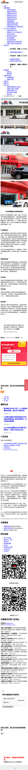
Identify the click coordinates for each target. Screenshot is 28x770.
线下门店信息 (7, 537)
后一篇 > (6, 400)
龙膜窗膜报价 (10, 77)
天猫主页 (6, 551)
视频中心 (9, 72)
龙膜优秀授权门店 (12, 90)
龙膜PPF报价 (10, 79)
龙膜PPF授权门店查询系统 (14, 43)
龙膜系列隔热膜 (11, 9)
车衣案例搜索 (10, 38)
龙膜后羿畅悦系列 (12, 11)
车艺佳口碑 (7, 549)
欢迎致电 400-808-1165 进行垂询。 (13, 762)
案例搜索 (9, 73)
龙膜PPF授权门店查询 (13, 88)
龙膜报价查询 (7, 75)
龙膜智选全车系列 (12, 19)
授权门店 (6, 85)
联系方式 (9, 94)
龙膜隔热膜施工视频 (12, 23)
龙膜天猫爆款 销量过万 (16, 52)
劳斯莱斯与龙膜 (8, 547)
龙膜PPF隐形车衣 (8, 528)
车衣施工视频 (10, 34)
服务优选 (6, 45)
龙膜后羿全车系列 (12, 15)
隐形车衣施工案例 (12, 36)
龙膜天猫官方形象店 (12, 24)
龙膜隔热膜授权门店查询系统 (15, 26)
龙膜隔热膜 (7, 8)
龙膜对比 (6, 81)
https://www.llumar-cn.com (10, 449)
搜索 (20, 96)
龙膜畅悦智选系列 (12, 17)
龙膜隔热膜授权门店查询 (14, 86)
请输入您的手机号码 (9, 698)
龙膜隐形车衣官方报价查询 (14, 41)
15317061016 (7, 448)
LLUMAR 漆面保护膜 (10, 28)
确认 (2, 392)
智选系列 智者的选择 (15, 61)
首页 (5, 6)
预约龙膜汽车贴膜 (12, 92)
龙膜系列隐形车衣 (12, 30)
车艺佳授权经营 (11, 39)
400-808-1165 (9, 623)
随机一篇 (6, 398)
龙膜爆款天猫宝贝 (15, 59)
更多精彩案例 (7, 543)
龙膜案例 (6, 70)
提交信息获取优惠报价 (8, 706)
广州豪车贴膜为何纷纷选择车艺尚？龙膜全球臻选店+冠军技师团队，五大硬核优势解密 (15, 419)
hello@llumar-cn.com (9, 624)
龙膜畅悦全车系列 (12, 13)
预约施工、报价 (8, 539)
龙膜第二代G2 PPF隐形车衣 (14, 32)
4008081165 (7, 446)
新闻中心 (6, 83)
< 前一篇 (6, 396)
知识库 (5, 545)
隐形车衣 (6, 530)
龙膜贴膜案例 (10, 21)
